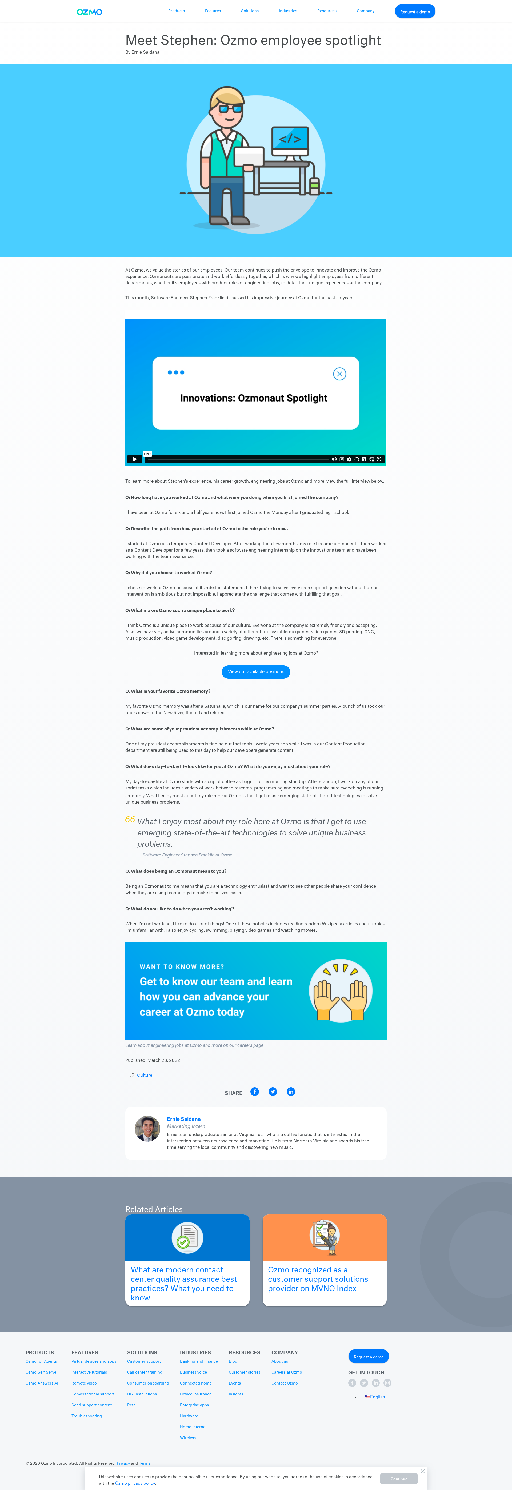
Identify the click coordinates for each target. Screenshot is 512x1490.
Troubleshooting (86, 1416)
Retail (132, 1405)
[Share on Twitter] (273, 1095)
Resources (327, 11)
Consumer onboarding (148, 1383)
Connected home (196, 1383)
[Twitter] (364, 1386)
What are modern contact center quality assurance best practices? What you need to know (184, 1282)
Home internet (193, 1427)
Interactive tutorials (89, 1372)
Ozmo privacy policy (135, 1482)
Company (365, 11)
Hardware (189, 1416)
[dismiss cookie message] (422, 1471)
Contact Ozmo (284, 1383)
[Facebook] (352, 1386)
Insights (236, 1394)
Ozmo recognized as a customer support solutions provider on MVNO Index (318, 1277)
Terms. (145, 1463)
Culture (144, 1076)
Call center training (144, 1372)
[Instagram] (387, 1386)
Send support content (91, 1405)
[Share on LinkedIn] (291, 1095)
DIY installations (142, 1394)
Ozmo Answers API (43, 1383)
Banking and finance (199, 1361)
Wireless (188, 1438)
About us (279, 1361)
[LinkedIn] (376, 1386)
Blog (233, 1361)
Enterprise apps (194, 1405)
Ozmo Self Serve (41, 1372)
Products (176, 11)
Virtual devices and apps (93, 1361)
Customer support (144, 1361)
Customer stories (244, 1372)
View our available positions (256, 672)
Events (235, 1383)
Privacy (123, 1463)
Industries (288, 11)
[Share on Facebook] (255, 1095)
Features (213, 11)
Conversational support (92, 1394)
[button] (375, 1397)
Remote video (84, 1383)
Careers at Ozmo (286, 1372)
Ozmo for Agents (41, 1361)
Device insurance (195, 1394)
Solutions (250, 11)
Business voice (193, 1372)
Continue (399, 1479)
